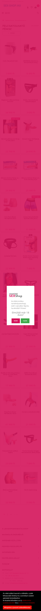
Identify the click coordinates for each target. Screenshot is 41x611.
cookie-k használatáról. (27, 603)
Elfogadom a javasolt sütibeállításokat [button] (17, 607)
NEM (16, 321)
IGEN (25, 321)
